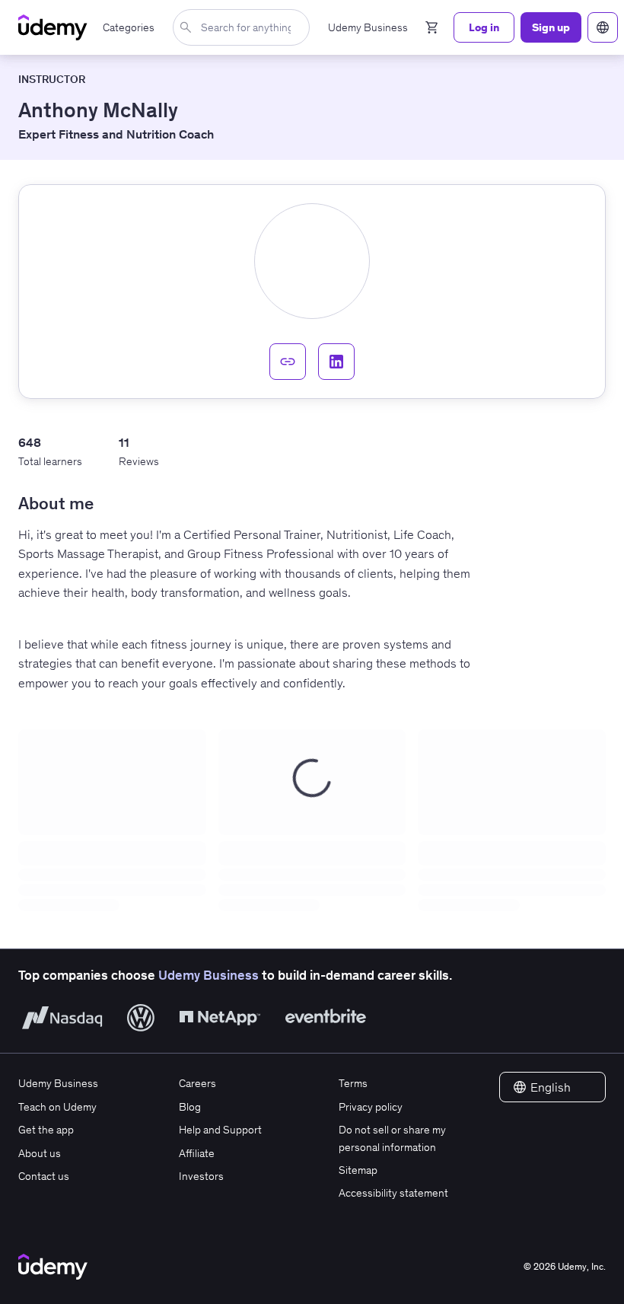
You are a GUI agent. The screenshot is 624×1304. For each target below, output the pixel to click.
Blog (190, 1107)
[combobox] (244, 27)
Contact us (43, 1176)
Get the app (46, 1130)
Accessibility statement (393, 1193)
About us (39, 1153)
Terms (353, 1083)
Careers (197, 1083)
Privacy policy (371, 1107)
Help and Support (220, 1130)
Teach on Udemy (57, 1107)
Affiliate (197, 1153)
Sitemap (358, 1170)
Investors (201, 1176)
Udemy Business (208, 975)
